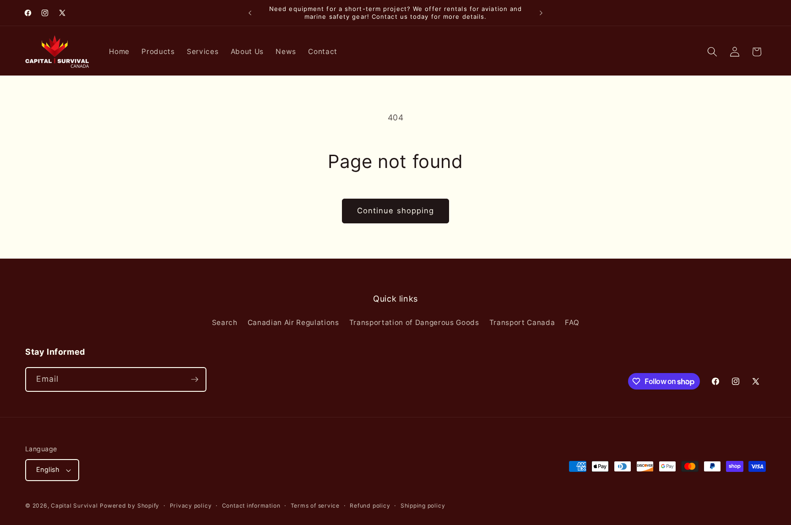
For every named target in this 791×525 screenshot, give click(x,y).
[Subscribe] (195, 379)
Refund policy (370, 505)
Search (225, 322)
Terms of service (315, 505)
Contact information (251, 505)
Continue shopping (395, 210)
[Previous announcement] (250, 12)
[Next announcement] (541, 12)
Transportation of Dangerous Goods (414, 322)
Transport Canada (522, 322)
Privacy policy (191, 505)
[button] (712, 52)
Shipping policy (423, 505)
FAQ (572, 322)
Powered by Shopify (129, 505)
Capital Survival (74, 505)
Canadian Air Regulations (293, 322)
